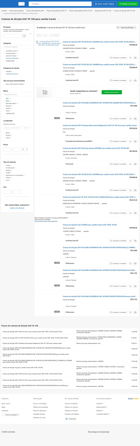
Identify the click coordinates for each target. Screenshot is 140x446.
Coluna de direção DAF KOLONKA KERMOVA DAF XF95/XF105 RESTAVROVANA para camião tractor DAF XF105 (36, 355)
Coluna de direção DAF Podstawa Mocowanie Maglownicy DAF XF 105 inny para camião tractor (100, 125)
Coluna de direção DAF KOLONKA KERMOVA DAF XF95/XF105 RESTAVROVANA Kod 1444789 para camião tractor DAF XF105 (35, 386)
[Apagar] (30, 33)
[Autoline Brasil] (9, 4)
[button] (130, 58)
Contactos (5, 410)
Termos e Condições (40, 403)
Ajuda (3, 407)
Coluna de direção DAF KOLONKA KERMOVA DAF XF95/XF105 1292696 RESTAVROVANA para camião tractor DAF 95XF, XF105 (36, 348)
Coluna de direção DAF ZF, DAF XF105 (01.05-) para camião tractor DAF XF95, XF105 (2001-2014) (35, 338)
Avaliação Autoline (39, 414)
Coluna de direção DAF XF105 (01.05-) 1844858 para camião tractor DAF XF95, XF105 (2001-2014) (100, 42)
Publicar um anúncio (112, 92)
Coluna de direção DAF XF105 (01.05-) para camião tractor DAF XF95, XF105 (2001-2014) (32, 331)
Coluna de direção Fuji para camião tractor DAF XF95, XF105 (23, 367)
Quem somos (6, 403)
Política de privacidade (40, 407)
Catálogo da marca (39, 417)
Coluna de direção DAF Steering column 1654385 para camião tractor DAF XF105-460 (96, 148)
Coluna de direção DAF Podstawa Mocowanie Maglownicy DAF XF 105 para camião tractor (32, 343)
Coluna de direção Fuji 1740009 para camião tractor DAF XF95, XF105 (90, 225)
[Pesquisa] (30, 4)
